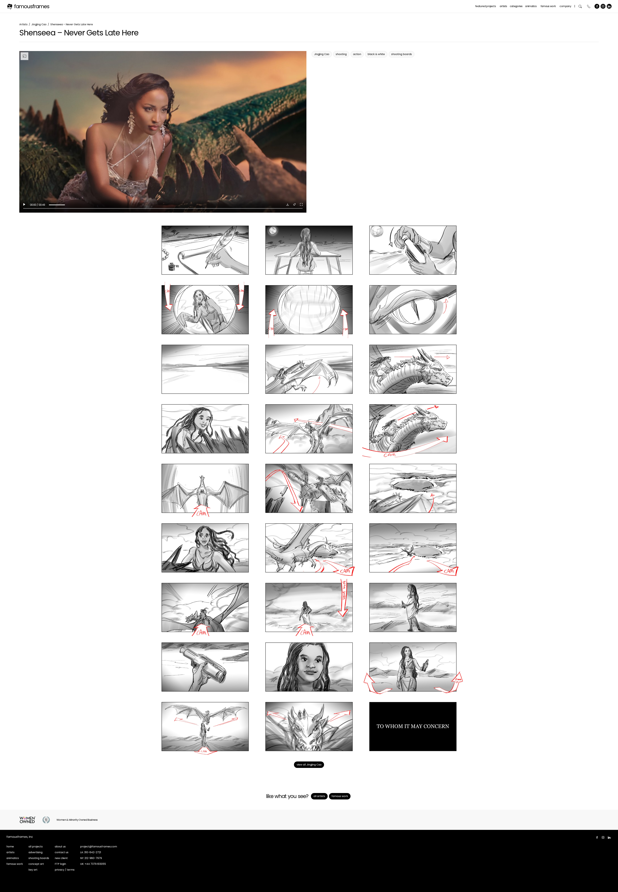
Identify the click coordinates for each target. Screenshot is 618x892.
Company (565, 6)
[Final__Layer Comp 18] (413, 547)
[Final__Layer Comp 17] (309, 547)
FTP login (60, 864)
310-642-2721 (92, 852)
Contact (588, 6)
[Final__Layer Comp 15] (413, 488)
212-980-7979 (93, 858)
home (10, 846)
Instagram (603, 6)
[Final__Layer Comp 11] (309, 428)
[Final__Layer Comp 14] (309, 488)
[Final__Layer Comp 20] (309, 607)
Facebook (597, 6)
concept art (36, 864)
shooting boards (38, 858)
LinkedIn (609, 6)
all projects (35, 846)
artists (10, 852)
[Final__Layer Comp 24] (413, 666)
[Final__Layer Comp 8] (309, 369)
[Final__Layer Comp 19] (205, 607)
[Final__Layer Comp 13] (205, 488)
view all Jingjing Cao (309, 764)
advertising (35, 852)
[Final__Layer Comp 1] (205, 250)
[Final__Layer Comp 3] (413, 250)
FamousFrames (31, 6)
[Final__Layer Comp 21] (413, 607)
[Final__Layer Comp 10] (205, 428)
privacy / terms (65, 870)
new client (61, 858)
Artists (503, 6)
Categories (516, 6)
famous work (14, 864)
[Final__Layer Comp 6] (413, 309)
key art (32, 870)
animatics (12, 858)
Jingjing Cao (39, 24)
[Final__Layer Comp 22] (205, 666)
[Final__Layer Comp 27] (309, 726)
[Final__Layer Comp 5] (309, 309)
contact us (61, 852)
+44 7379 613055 (95, 864)
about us (60, 846)
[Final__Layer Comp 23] (309, 666)
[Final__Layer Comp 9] (413, 369)
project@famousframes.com (98, 846)
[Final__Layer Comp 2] (309, 250)
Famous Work (548, 6)
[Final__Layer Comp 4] (205, 309)
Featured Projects (485, 6)
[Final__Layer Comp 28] (413, 726)
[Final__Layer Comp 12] (413, 428)
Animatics (531, 6)
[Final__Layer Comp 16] (205, 547)
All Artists (319, 796)
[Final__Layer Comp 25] (205, 726)
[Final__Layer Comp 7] (205, 369)
